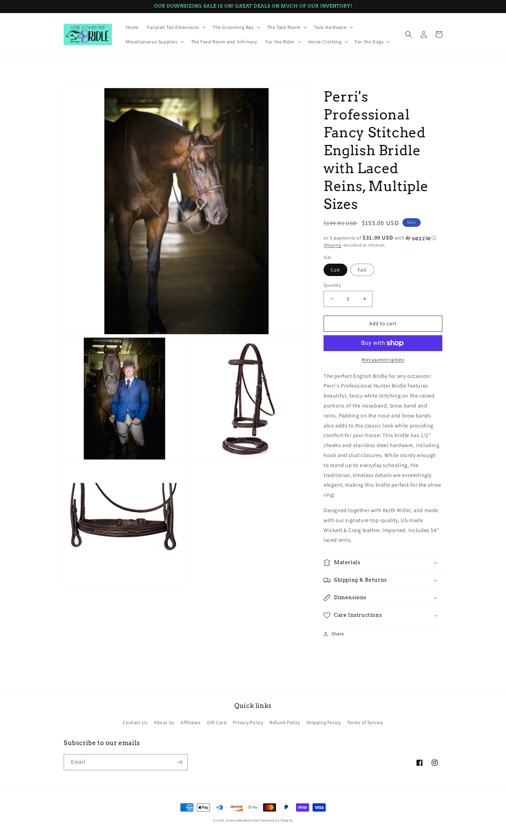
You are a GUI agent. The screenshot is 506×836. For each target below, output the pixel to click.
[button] (176, 27)
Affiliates (190, 722)
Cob (335, 270)
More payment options (383, 359)
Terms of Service (365, 722)
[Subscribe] (179, 762)
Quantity (332, 285)
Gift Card (216, 722)
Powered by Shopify (276, 820)
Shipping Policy (323, 722)
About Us (164, 722)
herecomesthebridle (242, 820)
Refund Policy (285, 722)
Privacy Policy (248, 722)
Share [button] (337, 634)
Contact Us (135, 722)
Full (362, 270)
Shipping (332, 244)
